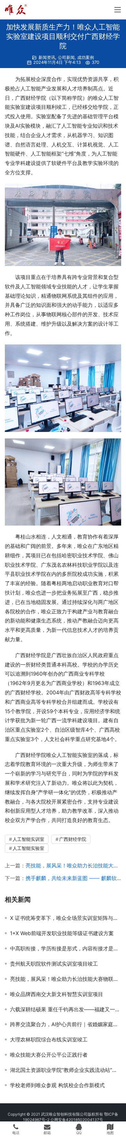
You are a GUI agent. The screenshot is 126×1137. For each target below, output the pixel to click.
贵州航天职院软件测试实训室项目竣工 (54, 964)
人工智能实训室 (28, 839)
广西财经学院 (72, 839)
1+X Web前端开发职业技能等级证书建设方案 (62, 933)
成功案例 (85, 57)
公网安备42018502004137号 (76, 1119)
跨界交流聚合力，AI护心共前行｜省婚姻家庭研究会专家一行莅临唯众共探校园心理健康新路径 (65, 1024)
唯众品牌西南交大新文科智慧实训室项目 (56, 994)
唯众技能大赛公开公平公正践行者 (49, 1055)
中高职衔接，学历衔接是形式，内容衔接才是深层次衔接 (65, 948)
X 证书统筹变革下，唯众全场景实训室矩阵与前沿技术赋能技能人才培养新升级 (65, 918)
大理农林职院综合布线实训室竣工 (49, 1039)
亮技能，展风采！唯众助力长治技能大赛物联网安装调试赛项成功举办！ (65, 979)
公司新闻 (66, 57)
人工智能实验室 (28, 848)
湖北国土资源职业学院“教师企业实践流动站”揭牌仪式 (65, 1070)
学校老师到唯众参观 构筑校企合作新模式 (57, 1085)
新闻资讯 (46, 57)
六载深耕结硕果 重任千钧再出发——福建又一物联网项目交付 (65, 1009)
